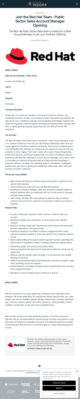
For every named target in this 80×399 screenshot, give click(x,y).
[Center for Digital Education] (11, 391)
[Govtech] (26, 384)
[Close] (76, 371)
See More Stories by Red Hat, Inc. (39, 349)
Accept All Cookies (59, 383)
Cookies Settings (59, 393)
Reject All (59, 388)
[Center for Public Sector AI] (26, 391)
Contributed (40, 13)
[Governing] (11, 384)
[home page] (37, 4)
